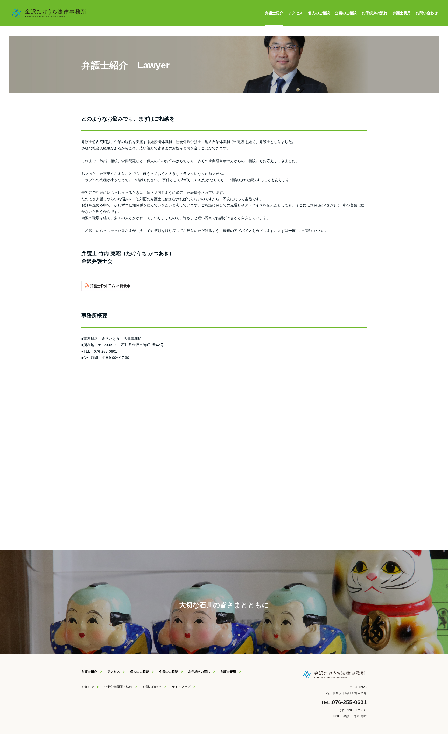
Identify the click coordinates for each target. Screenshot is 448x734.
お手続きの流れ (374, 13)
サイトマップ (181, 687)
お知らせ (87, 687)
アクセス (295, 13)
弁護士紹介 (274, 13)
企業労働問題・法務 (118, 687)
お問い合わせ (427, 13)
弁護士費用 (402, 13)
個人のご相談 (319, 13)
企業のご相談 (346, 13)
